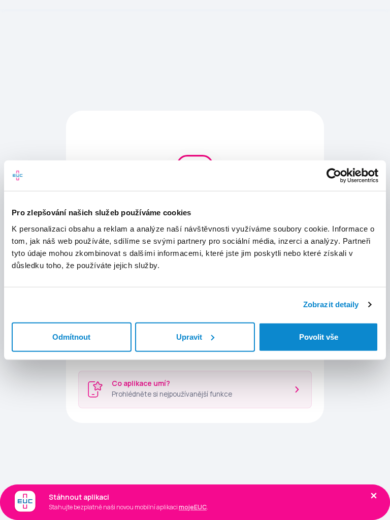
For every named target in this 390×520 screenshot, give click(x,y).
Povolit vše (318, 336)
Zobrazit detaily (331, 304)
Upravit (189, 336)
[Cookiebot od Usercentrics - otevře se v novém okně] (333, 175)
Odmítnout (71, 336)
